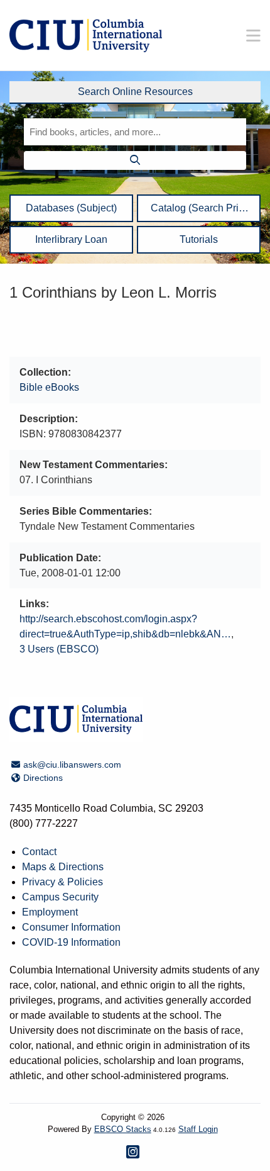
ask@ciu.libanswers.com (72, 764)
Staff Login (198, 1129)
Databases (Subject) (71, 208)
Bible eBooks (49, 387)
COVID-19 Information (71, 942)
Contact (39, 851)
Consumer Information (71, 927)
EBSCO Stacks (122, 1129)
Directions (43, 778)
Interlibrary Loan (71, 239)
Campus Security (60, 897)
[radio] (135, 92)
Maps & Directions (63, 866)
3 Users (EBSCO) (59, 649)
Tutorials (199, 239)
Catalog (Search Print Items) (199, 212)
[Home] (85, 35)
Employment (50, 912)
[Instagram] (132, 1151)
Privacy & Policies (62, 882)
